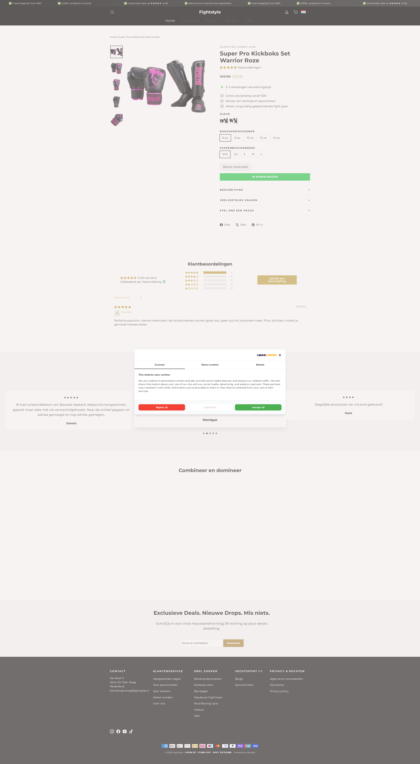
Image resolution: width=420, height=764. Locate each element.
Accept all (258, 407)
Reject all (162, 407)
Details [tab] (260, 364)
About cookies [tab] (210, 364)
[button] (280, 355)
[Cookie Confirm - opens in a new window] (267, 355)
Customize (210, 407)
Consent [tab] (160, 364)
